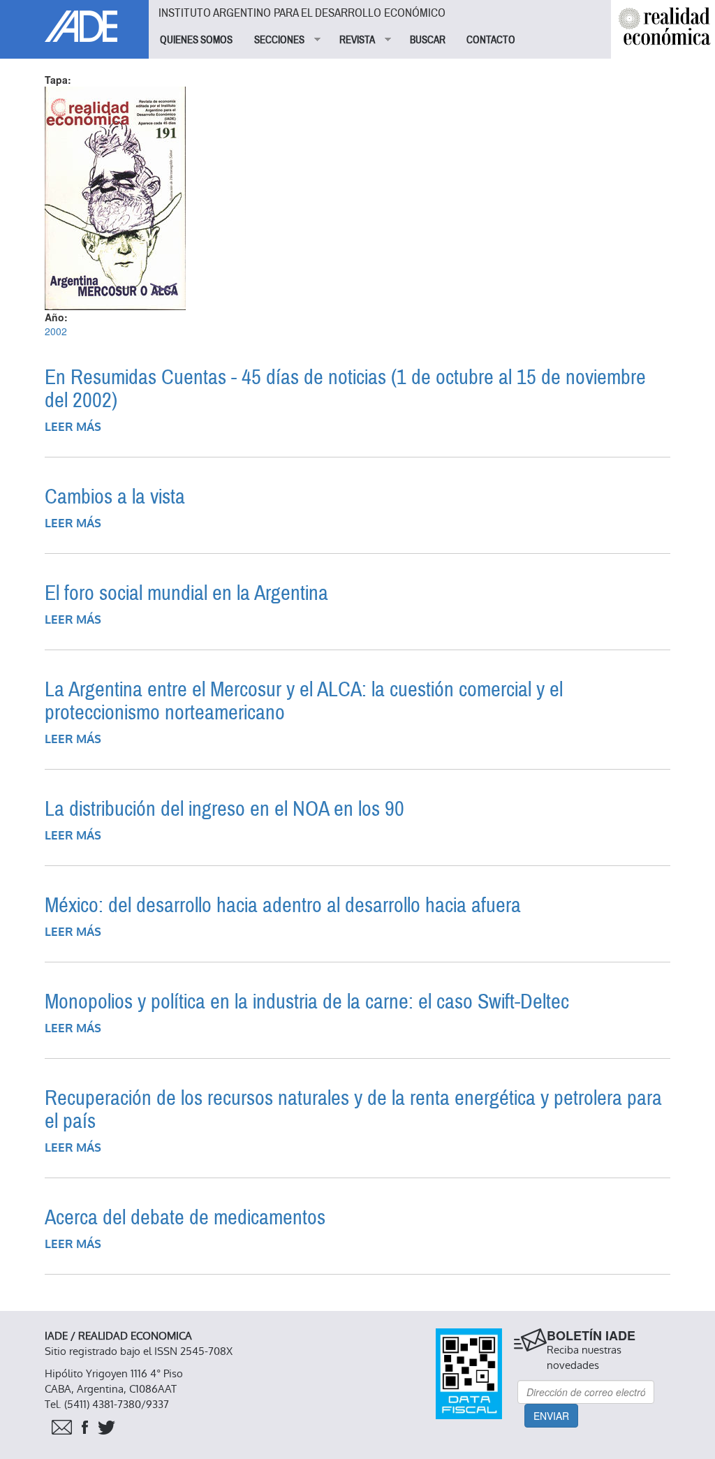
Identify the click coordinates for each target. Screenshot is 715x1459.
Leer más (73, 427)
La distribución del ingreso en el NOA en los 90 (224, 809)
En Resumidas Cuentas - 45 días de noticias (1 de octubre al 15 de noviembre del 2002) (345, 389)
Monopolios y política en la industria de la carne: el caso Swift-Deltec (307, 1002)
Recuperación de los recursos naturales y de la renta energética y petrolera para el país (353, 1110)
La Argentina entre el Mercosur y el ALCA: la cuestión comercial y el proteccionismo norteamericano (304, 701)
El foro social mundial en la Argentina (186, 593)
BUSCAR (427, 40)
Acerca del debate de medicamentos (185, 1217)
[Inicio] (74, 21)
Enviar (551, 1416)
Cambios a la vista (115, 497)
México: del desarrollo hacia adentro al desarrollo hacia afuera (283, 905)
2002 (56, 331)
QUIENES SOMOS (196, 40)
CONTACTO (490, 40)
